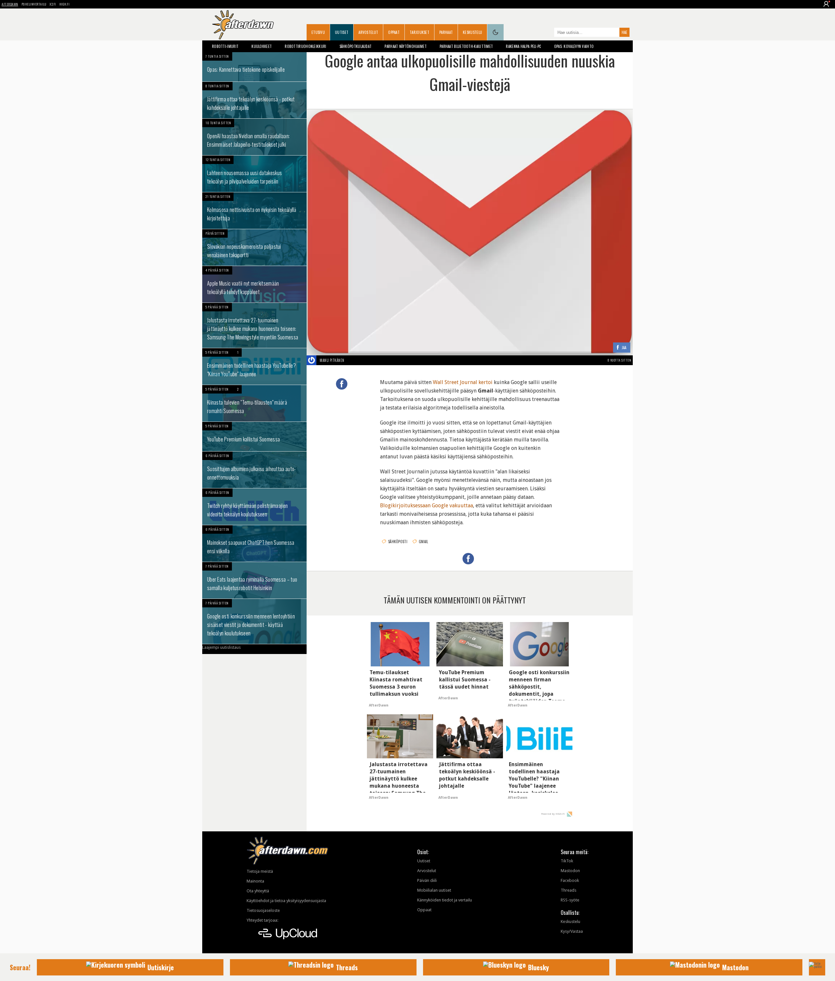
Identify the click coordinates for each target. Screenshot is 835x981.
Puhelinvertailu (34, 4)
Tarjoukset (419, 32)
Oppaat (394, 32)
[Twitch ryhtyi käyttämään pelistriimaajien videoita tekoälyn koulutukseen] (254, 506)
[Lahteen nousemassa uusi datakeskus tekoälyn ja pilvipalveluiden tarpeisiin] (254, 174)
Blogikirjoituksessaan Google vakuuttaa (426, 505)
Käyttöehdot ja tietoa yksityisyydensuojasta (286, 900)
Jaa (624, 347)
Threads (568, 890)
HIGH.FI (64, 4)
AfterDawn (10, 4)
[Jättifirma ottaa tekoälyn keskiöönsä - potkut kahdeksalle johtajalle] (254, 100)
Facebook (570, 880)
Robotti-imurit (225, 46)
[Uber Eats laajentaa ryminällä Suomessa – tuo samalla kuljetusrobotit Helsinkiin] (254, 580)
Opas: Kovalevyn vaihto (574, 46)
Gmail (423, 541)
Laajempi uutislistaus (221, 647)
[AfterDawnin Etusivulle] (243, 24)
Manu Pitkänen (332, 360)
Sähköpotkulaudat (356, 46)
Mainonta (255, 881)
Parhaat (446, 32)
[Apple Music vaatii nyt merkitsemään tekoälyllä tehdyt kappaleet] (254, 284)
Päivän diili (427, 880)
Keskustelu (472, 32)
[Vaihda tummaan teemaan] (495, 32)
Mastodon (570, 870)
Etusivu (318, 32)
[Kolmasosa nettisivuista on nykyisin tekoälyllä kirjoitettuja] (254, 210)
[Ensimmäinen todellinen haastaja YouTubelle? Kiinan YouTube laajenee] (254, 366)
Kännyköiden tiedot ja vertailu (444, 900)
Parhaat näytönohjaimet (406, 46)
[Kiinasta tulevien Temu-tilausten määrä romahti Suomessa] (254, 403)
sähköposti (397, 541)
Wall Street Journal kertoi (463, 382)
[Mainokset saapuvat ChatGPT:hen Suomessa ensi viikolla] (254, 543)
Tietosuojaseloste (263, 910)
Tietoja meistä (260, 871)
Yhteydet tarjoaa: (262, 920)
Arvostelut (368, 32)
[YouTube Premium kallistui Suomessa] (254, 436)
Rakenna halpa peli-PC (523, 46)
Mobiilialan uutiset (434, 890)
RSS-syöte (570, 900)
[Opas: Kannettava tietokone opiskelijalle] (254, 67)
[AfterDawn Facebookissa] (548, 33)
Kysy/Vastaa (572, 931)
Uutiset (341, 32)
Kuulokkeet (261, 46)
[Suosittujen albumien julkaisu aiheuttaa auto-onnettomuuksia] (254, 470)
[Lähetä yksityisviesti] (352, 360)
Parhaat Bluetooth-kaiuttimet (466, 46)
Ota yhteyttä (258, 890)
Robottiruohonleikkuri (305, 46)
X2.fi (53, 4)
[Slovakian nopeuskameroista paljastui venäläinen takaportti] (254, 247)
